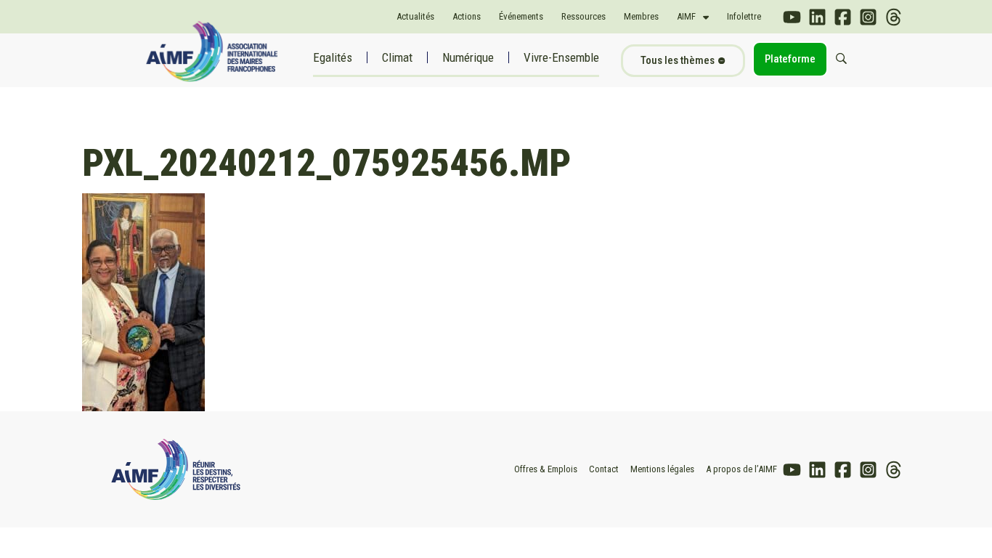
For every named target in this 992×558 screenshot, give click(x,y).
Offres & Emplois (545, 469)
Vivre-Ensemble (561, 57)
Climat (397, 57)
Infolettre (744, 16)
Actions (466, 16)
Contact (604, 469)
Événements (521, 16)
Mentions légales (662, 469)
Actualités (415, 16)
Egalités (332, 57)
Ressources (583, 16)
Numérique (468, 57)
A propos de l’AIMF (741, 469)
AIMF (686, 16)
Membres (641, 16)
